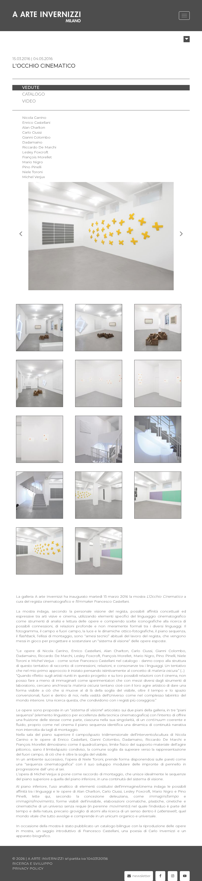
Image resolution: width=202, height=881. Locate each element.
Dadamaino (32, 142)
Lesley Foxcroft (35, 152)
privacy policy (27, 868)
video (29, 101)
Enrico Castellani (36, 122)
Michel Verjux (33, 177)
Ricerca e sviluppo (32, 863)
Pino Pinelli (31, 167)
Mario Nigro (32, 162)
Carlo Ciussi (32, 132)
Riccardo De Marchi (39, 147)
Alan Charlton (33, 127)
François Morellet (37, 157)
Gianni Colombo (36, 137)
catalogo (33, 94)
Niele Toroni (32, 172)
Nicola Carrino (34, 117)
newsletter (141, 876)
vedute (30, 87)
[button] (187, 39)
